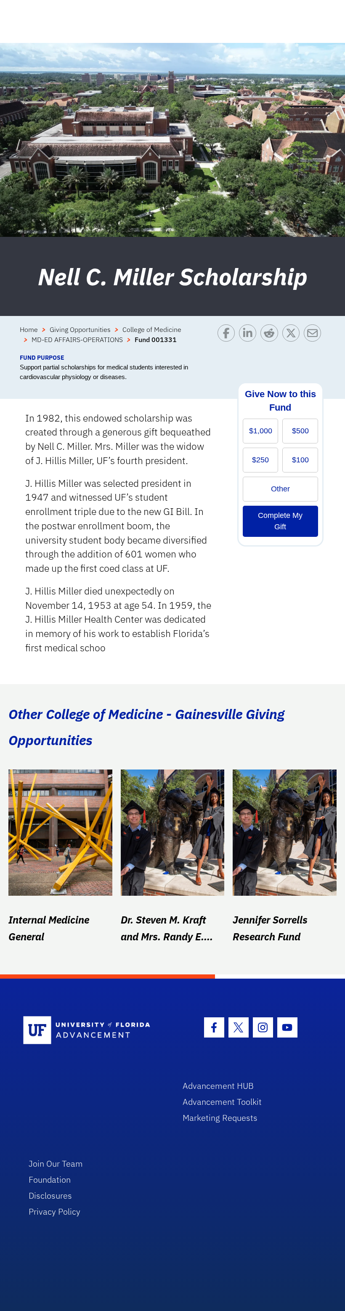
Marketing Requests (220, 1117)
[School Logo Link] (93, 1030)
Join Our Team (56, 1163)
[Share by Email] (314, 338)
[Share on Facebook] (228, 338)
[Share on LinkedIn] (249, 338)
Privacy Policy (54, 1211)
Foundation (50, 1179)
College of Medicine (151, 329)
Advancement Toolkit (222, 1101)
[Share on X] (293, 338)
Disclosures (50, 1195)
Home (29, 329)
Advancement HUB (218, 1085)
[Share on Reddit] (271, 338)
